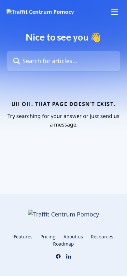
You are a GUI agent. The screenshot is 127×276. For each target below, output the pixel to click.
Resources (102, 236)
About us (73, 236)
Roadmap (63, 244)
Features (23, 236)
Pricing (48, 236)
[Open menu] (114, 12)
